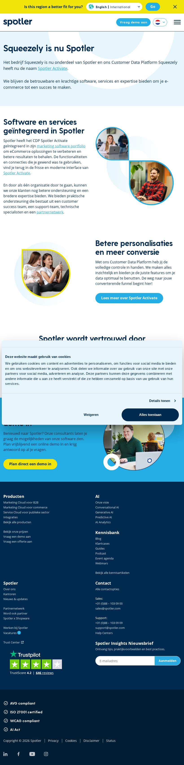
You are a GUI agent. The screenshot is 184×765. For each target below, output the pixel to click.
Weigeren (91, 415)
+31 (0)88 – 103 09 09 (109, 623)
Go (152, 6)
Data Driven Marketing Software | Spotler (17, 22)
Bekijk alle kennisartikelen (112, 573)
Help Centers (104, 633)
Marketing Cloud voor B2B (20, 502)
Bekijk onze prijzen (15, 532)
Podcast (100, 553)
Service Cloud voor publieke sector (26, 512)
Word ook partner (15, 613)
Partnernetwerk (13, 608)
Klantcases (102, 543)
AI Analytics (103, 522)
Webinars (101, 563)
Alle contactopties (107, 589)
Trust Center (12, 642)
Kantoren (9, 594)
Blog (98, 539)
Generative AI (104, 512)
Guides (100, 548)
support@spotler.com (110, 628)
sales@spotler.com (107, 608)
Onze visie (102, 502)
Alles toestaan (150, 415)
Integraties (10, 517)
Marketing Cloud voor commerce (25, 507)
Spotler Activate (52, 68)
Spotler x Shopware (16, 618)
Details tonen (159, 401)
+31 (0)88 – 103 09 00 (109, 603)
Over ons (9, 589)
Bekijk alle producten (17, 522)
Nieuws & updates (15, 599)
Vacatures (11, 633)
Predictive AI (103, 517)
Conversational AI (107, 507)
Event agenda (104, 558)
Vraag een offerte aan (17, 541)
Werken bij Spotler (15, 628)
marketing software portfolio (61, 146)
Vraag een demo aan (17, 536)
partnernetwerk (50, 212)
